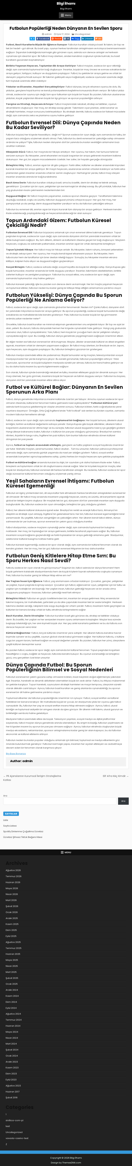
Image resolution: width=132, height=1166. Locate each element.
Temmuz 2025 (13, 948)
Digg (77, 38)
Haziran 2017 (12, 1091)
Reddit (58, 38)
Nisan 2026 (12, 894)
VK (68, 38)
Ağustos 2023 (13, 1085)
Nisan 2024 (12, 1038)
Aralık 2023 (12, 1061)
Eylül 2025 (11, 936)
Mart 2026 (11, 900)
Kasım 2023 (12, 1067)
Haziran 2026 (13, 882)
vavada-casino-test (17, 1138)
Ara (5, 795)
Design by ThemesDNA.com (66, 1162)
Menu (68, 15)
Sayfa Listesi (10, 825)
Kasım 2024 (12, 996)
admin (48, 34)
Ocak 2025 (12, 984)
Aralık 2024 (12, 990)
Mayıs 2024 (12, 1031)
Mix (100, 38)
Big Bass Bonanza (16, 753)
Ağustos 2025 (13, 942)
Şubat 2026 (12, 906)
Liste (5, 820)
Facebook (44, 38)
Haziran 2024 (13, 1025)
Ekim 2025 (11, 930)
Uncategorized (82, 34)
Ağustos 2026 (13, 870)
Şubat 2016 (12, 1097)
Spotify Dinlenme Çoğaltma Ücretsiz (23, 831)
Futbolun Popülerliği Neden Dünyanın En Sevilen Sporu (66, 28)
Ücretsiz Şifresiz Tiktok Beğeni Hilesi (22, 837)
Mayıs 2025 (12, 960)
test (8, 1126)
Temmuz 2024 (14, 1019)
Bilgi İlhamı (66, 3)
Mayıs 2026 (12, 888)
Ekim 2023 (11, 1073)
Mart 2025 (11, 972)
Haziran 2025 (13, 954)
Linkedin (89, 38)
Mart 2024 (11, 1043)
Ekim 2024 (11, 1002)
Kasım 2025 (12, 924)
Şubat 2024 (12, 1049)
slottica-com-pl (14, 1120)
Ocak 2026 (12, 912)
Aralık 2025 (12, 918)
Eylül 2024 (11, 1008)
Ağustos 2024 (13, 1013)
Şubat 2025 (12, 978)
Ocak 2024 (12, 1055)
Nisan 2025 (12, 966)
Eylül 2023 (11, 1079)
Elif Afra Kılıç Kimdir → (116, 776)
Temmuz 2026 (13, 876)
